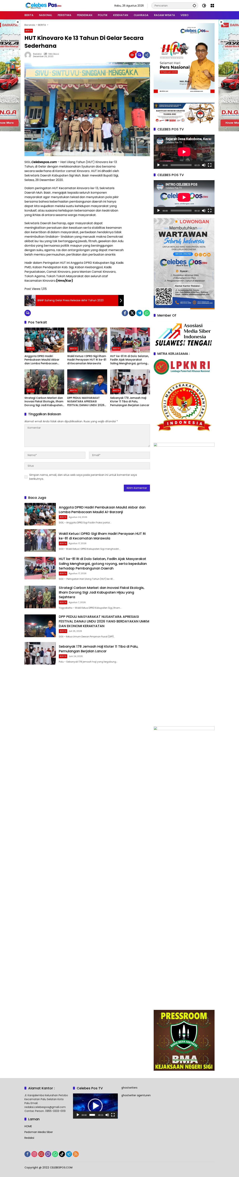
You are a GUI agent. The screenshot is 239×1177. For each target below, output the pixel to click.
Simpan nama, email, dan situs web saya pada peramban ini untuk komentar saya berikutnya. (83, 477)
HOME (28, 1126)
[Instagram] (34, 1154)
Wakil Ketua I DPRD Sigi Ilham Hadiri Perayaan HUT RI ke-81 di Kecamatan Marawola (86, 359)
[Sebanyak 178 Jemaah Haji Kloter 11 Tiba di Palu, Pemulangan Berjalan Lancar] (130, 381)
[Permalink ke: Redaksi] (28, 55)
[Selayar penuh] (210, 165)
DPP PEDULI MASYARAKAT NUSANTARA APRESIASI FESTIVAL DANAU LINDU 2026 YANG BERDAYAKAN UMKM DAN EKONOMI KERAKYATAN (85, 401)
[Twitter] (132, 313)
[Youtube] (41, 1154)
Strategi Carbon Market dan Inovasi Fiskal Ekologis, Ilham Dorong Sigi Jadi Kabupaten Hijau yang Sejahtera (43, 401)
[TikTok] (62, 1154)
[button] (194, 5)
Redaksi (37, 54)
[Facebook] (125, 313)
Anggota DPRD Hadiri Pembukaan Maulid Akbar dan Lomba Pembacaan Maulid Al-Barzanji (41, 359)
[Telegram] (139, 313)
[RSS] (76, 1154)
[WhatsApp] (147, 313)
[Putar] (158, 165)
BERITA (28, 30)
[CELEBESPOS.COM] (43, 5)
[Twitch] (48, 1154)
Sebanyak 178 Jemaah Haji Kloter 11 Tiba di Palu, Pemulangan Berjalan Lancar (129, 401)
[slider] (92, 1115)
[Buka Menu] (212, 5)
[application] (184, 152)
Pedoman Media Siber (38, 1132)
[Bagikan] (147, 55)
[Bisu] (204, 165)
